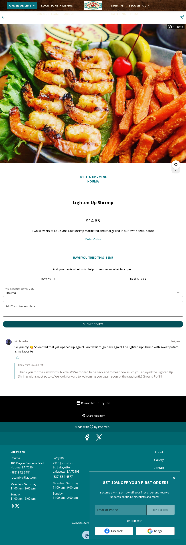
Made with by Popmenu (57, 426)
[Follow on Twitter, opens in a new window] (99, 438)
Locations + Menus (57, 5)
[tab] (48, 278)
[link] (93, 239)
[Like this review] (19, 357)
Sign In (117, 5)
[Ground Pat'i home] (93, 5)
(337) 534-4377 (63, 477)
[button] (22, 5)
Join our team (47, 14)
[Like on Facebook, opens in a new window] (87, 438)
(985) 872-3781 (21, 472)
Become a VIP (138, 5)
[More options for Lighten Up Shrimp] (175, 164)
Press (134, 14)
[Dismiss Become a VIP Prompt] (173, 478)
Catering (118, 14)
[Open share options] (182, 17)
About (69, 14)
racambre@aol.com (24, 478)
